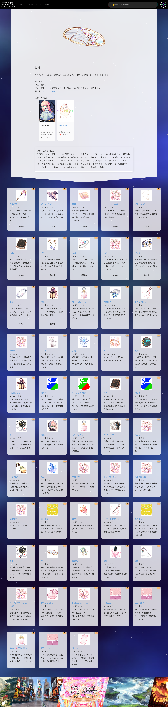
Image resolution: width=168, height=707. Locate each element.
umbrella (107, 603)
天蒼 (74, 351)
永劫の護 (44, 519)
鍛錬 (47, 4)
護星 (74, 519)
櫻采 (43, 253)
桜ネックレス (140, 204)
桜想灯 (137, 435)
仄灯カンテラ (15, 393)
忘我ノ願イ (139, 603)
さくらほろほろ (47, 603)
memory (13, 519)
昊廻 (43, 435)
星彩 (43, 561)
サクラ (106, 351)
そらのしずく (77, 435)
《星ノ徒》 (14, 477)
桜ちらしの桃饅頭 (79, 393)
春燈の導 (13, 204)
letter (12, 351)
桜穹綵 (137, 253)
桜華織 (43, 393)
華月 (74, 204)
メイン (22, 4)
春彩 (74, 253)
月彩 (105, 253)
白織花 (75, 561)
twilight (13, 253)
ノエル (43, 351)
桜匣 (11, 561)
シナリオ (30, 4)
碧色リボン (45, 648)
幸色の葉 (76, 477)
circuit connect (111, 204)
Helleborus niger (80, 603)
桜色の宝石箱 (140, 477)
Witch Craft (46, 204)
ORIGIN (107, 393)
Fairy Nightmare (111, 519)
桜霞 (105, 561)
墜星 (137, 561)
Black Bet (109, 435)
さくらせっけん (110, 477)
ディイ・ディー (49, 91)
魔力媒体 (107, 302)
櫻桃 (43, 302)
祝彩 (11, 302)
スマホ (75, 648)
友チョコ (138, 519)
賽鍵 (137, 351)
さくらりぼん (140, 302)
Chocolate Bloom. (80, 302)
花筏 (43, 477)
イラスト (39, 4)
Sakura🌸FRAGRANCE (19, 648)
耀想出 (137, 393)
